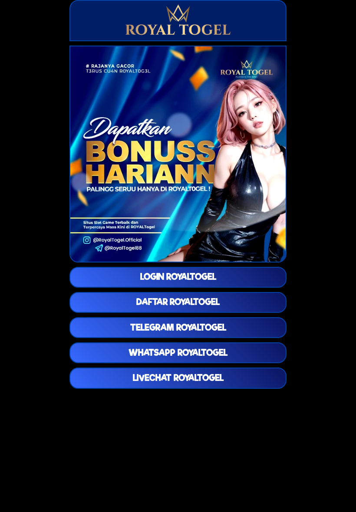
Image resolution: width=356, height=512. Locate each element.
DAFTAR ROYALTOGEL (178, 302)
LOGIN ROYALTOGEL (178, 277)
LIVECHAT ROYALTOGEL (178, 378)
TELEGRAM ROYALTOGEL (178, 327)
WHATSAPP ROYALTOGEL (178, 353)
